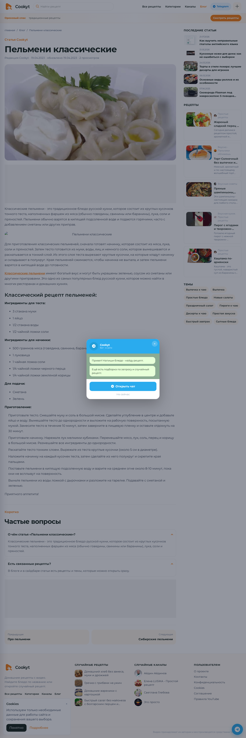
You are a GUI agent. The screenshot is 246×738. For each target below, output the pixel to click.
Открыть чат (125, 386)
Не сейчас (123, 394)
